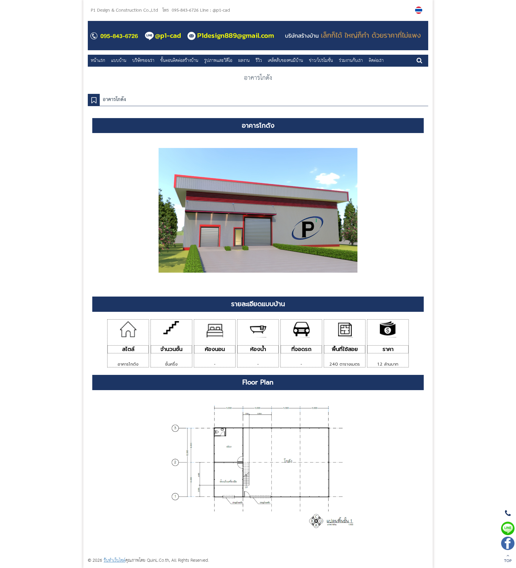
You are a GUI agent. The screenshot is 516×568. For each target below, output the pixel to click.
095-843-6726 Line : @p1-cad (201, 10)
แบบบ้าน (118, 61)
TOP (508, 561)
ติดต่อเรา (376, 61)
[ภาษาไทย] (419, 10)
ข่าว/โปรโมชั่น (321, 61)
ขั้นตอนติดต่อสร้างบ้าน (179, 61)
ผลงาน (244, 61)
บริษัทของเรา (143, 61)
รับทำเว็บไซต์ (114, 560)
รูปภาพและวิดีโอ (218, 61)
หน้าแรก (98, 61)
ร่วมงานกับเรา (351, 61)
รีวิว (259, 61)
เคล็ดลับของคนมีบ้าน (285, 61)
